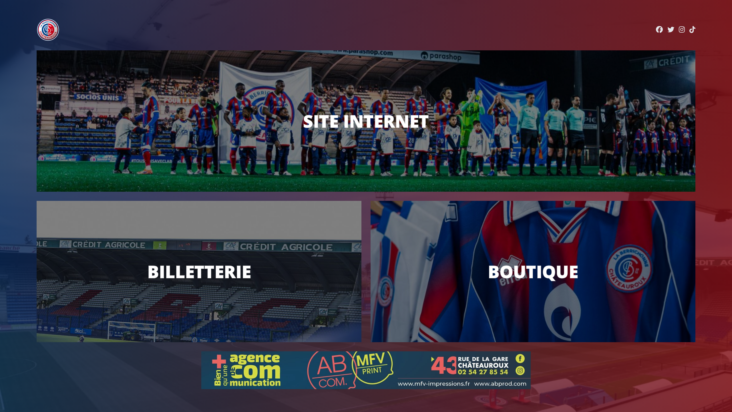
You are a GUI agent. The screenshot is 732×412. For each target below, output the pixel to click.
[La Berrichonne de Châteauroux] (48, 29)
